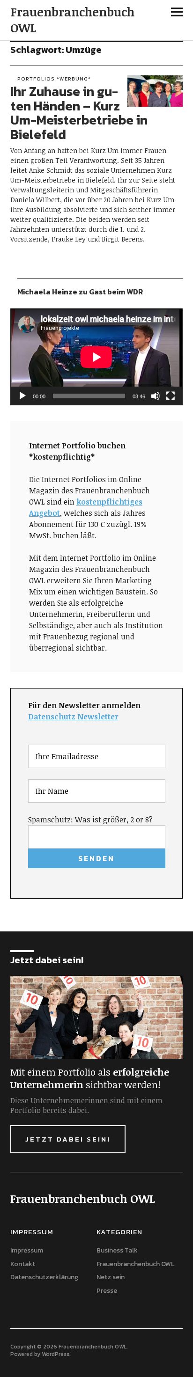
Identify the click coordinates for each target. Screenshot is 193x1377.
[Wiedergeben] (22, 396)
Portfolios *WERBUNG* (54, 78)
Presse (106, 1291)
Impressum (26, 1250)
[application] (96, 356)
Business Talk (117, 1250)
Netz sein (110, 1277)
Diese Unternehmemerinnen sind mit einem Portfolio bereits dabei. (86, 1105)
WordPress (55, 1354)
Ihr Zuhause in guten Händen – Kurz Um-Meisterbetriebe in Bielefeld (79, 112)
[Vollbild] (170, 396)
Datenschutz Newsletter (73, 716)
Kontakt (22, 1264)
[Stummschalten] (155, 396)
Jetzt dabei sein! (68, 1139)
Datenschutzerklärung (44, 1277)
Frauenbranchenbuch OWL (72, 20)
